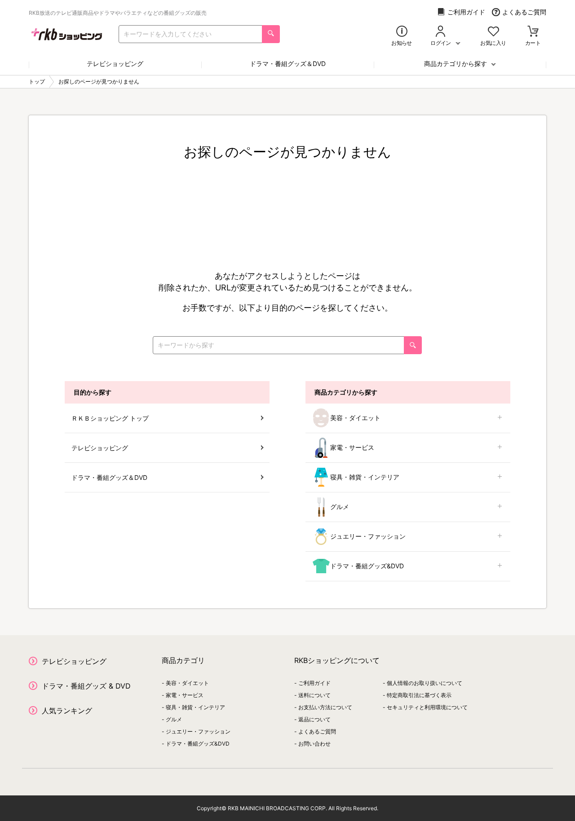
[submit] (271, 34)
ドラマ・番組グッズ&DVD (367, 566)
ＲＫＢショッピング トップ (110, 418)
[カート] (533, 32)
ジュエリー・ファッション (368, 536)
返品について (314, 719)
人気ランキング (67, 710)
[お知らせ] (401, 32)
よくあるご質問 (524, 12)
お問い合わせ (314, 743)
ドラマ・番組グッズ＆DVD (288, 63)
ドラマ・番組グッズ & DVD (86, 685)
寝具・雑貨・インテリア (364, 477)
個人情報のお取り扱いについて (424, 683)
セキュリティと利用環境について (427, 707)
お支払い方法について (325, 707)
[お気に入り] (493, 32)
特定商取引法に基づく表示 (419, 695)
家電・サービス (352, 447)
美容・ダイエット (355, 417)
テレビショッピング (115, 63)
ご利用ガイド (466, 12)
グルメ (339, 506)
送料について (314, 695)
